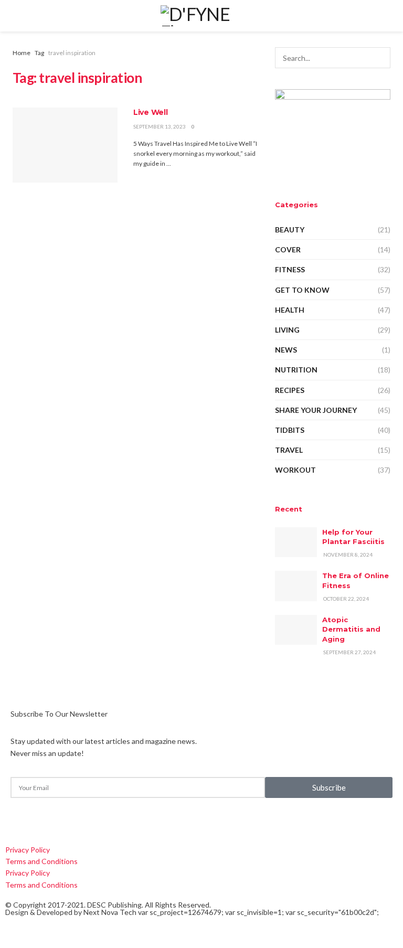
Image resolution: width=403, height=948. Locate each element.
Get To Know (302, 289)
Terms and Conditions (41, 861)
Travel (289, 449)
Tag (39, 53)
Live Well (150, 112)
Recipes (289, 390)
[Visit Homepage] (201, 15)
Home (21, 53)
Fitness (290, 269)
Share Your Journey (316, 410)
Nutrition (296, 369)
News (286, 349)
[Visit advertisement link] (332, 132)
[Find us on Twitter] (20, 820)
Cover (288, 249)
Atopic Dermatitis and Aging (351, 629)
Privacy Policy (27, 849)
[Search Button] (379, 57)
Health (289, 309)
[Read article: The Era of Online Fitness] (296, 586)
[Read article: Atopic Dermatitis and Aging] (296, 630)
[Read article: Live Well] (65, 145)
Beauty (289, 229)
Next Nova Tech (109, 912)
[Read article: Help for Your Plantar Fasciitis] (296, 542)
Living (287, 329)
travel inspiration (72, 53)
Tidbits (289, 429)
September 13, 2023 (159, 126)
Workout (295, 469)
